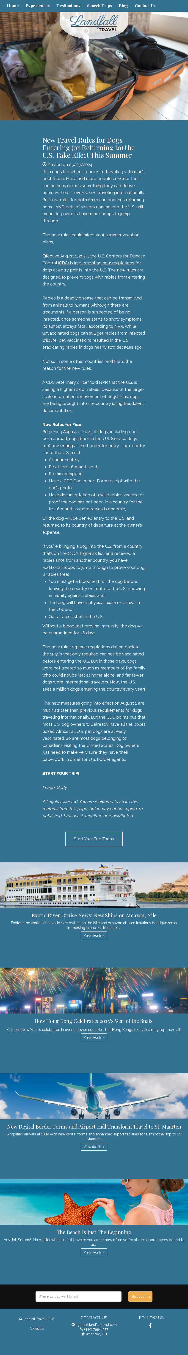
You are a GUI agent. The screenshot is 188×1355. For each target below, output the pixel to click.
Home (13, 5)
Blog (123, 5)
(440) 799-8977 (96, 1329)
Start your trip (141, 1296)
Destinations (68, 5)
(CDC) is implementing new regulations (96, 262)
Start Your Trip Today (94, 838)
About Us (37, 1328)
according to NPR (105, 326)
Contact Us (145, 5)
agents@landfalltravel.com (96, 1325)
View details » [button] (94, 935)
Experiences (38, 5)
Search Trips (99, 5)
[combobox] (79, 1296)
